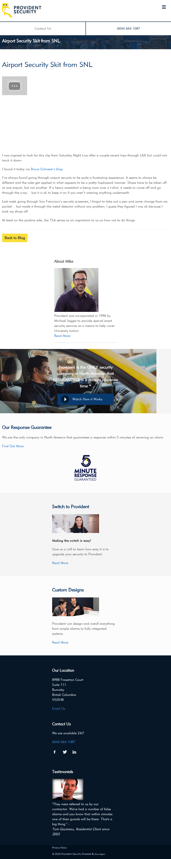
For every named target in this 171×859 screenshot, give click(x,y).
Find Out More (13, 446)
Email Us (58, 708)
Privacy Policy (59, 847)
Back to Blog (15, 238)
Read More (62, 336)
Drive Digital (100, 854)
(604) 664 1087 (128, 28)
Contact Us (43, 28)
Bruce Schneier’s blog (47, 169)
